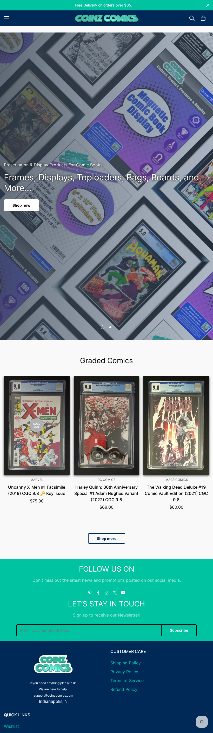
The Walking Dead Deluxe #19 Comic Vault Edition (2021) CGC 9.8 (176, 493)
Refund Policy (123, 689)
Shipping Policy (125, 662)
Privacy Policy (124, 671)
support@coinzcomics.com (53, 695)
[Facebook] (98, 593)
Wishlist (11, 726)
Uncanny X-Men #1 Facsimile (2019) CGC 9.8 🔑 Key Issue (36, 490)
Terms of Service (127, 680)
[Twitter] (115, 593)
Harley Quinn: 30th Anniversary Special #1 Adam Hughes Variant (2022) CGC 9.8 (106, 493)
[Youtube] (123, 593)
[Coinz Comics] (106, 18)
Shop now (21, 205)
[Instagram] (106, 593)
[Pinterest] (90, 593)
